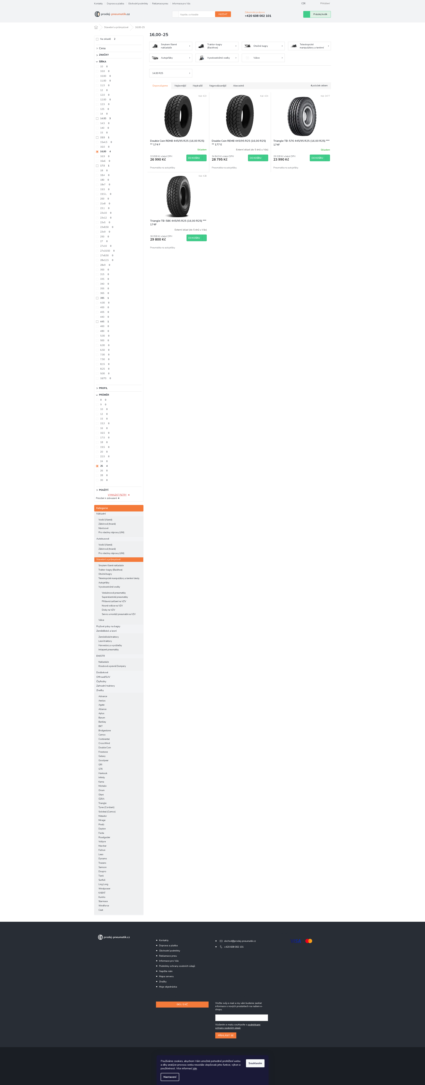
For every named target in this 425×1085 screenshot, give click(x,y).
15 (104, 132)
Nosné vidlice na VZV (112, 605)
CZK (303, 3)
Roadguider (104, 837)
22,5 (104, 456)
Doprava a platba (115, 3)
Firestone (103, 751)
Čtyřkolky (101, 681)
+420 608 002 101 (234, 946)
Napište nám (166, 971)
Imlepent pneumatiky (109, 649)
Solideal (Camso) (107, 811)
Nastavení (169, 1077)
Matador (103, 816)
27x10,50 (107, 250)
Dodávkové (102, 672)
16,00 (105, 151)
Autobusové (102, 538)
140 (104, 128)
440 (104, 316)
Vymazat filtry (117, 494)
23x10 (105, 212)
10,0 (104, 71)
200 (104, 198)
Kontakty (98, 3)
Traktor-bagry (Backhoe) (110, 569)
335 (104, 279)
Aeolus (102, 700)
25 (104, 466)
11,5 (104, 85)
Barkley (102, 721)
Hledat (223, 14)
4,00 (104, 302)
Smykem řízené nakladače (111, 565)
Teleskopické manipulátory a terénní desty (119, 578)
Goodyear (104, 760)
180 (104, 179)
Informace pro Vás (181, 3)
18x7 (105, 184)
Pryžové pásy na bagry (108, 626)
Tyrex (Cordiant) (106, 807)
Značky (100, 690)
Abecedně (238, 85)
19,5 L (105, 194)
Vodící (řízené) (105, 519)
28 (104, 475)
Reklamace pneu (160, 3)
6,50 (104, 350)
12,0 (104, 94)
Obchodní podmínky (138, 3)
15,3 (104, 423)
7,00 (104, 354)
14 (104, 113)
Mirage (102, 820)
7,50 (104, 359)
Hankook (103, 773)
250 (104, 236)
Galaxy (102, 756)
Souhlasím (255, 1063)
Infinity (102, 777)
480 (104, 331)
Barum (102, 717)
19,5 (104, 189)
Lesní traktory (105, 641)
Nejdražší (198, 85)
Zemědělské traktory (109, 636)
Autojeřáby (104, 582)
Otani (101, 794)
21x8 (105, 203)
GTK (101, 769)
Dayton (102, 828)
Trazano (102, 862)
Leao (101, 854)
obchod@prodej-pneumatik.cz (240, 941)
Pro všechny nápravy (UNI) (111, 532)
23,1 (104, 208)
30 (104, 480)
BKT (101, 726)
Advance (103, 696)
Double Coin (105, 747)
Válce (101, 620)
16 (104, 428)
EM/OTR (100, 656)
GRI (100, 764)
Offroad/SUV (103, 677)
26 (104, 470)
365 (104, 293)
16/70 (105, 378)
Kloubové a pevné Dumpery (112, 666)
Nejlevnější (180, 85)
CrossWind (104, 743)
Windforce (104, 905)
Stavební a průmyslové (108, 559)
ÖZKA (101, 798)
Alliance (102, 709)
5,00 (104, 335)
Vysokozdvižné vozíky (109, 586)
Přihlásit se (226, 1035)
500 (104, 340)
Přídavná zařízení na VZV (114, 601)
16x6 (105, 161)
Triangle (102, 803)
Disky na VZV (108, 609)
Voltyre (102, 841)
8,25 (104, 368)
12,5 (104, 104)
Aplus (101, 713)
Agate (101, 704)
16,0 (104, 146)
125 (104, 109)
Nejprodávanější (217, 85)
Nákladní (101, 513)
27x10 (105, 246)
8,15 (104, 364)
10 (104, 66)
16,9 (104, 156)
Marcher (103, 845)
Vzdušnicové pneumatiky (114, 592)
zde (195, 1068)
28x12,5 (106, 260)
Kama (101, 781)
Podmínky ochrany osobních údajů (177, 966)
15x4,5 (106, 142)
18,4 (104, 175)
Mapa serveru (166, 976)
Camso (102, 734)
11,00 (105, 80)
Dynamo (103, 858)
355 (104, 288)
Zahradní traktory (105, 685)
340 (104, 283)
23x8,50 (106, 227)
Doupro (102, 871)
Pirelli (101, 824)
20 (104, 451)
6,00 (104, 345)
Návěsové (103, 528)
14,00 (105, 118)
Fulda (101, 833)
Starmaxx (103, 901)
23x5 (105, 222)
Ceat (101, 910)
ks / (182, 1004)
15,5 (104, 137)
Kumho (102, 897)
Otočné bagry (105, 574)
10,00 (105, 76)
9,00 (104, 373)
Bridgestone (105, 730)
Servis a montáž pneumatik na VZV (119, 614)
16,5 (104, 433)
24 (104, 461)
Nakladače (104, 662)
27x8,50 (106, 255)
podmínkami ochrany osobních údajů (237, 1026)
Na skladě (107, 39)
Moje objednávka (168, 986)
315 (104, 274)
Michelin (103, 786)
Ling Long (103, 884)
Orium (102, 790)
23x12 (105, 217)
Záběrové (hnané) (107, 523)
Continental (104, 739)
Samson (103, 867)
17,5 (104, 165)
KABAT (102, 892)
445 (104, 321)
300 (104, 269)
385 (104, 298)
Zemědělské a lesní (106, 630)
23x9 (105, 231)
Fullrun (102, 850)
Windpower (104, 888)
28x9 (105, 265)
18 (104, 170)
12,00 (105, 99)
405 (104, 312)
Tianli (101, 875)
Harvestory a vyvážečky (110, 645)
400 (104, 307)
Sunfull (102, 880)
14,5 (104, 123)
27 (104, 241)
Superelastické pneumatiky (115, 597)
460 (104, 326)
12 (104, 90)
